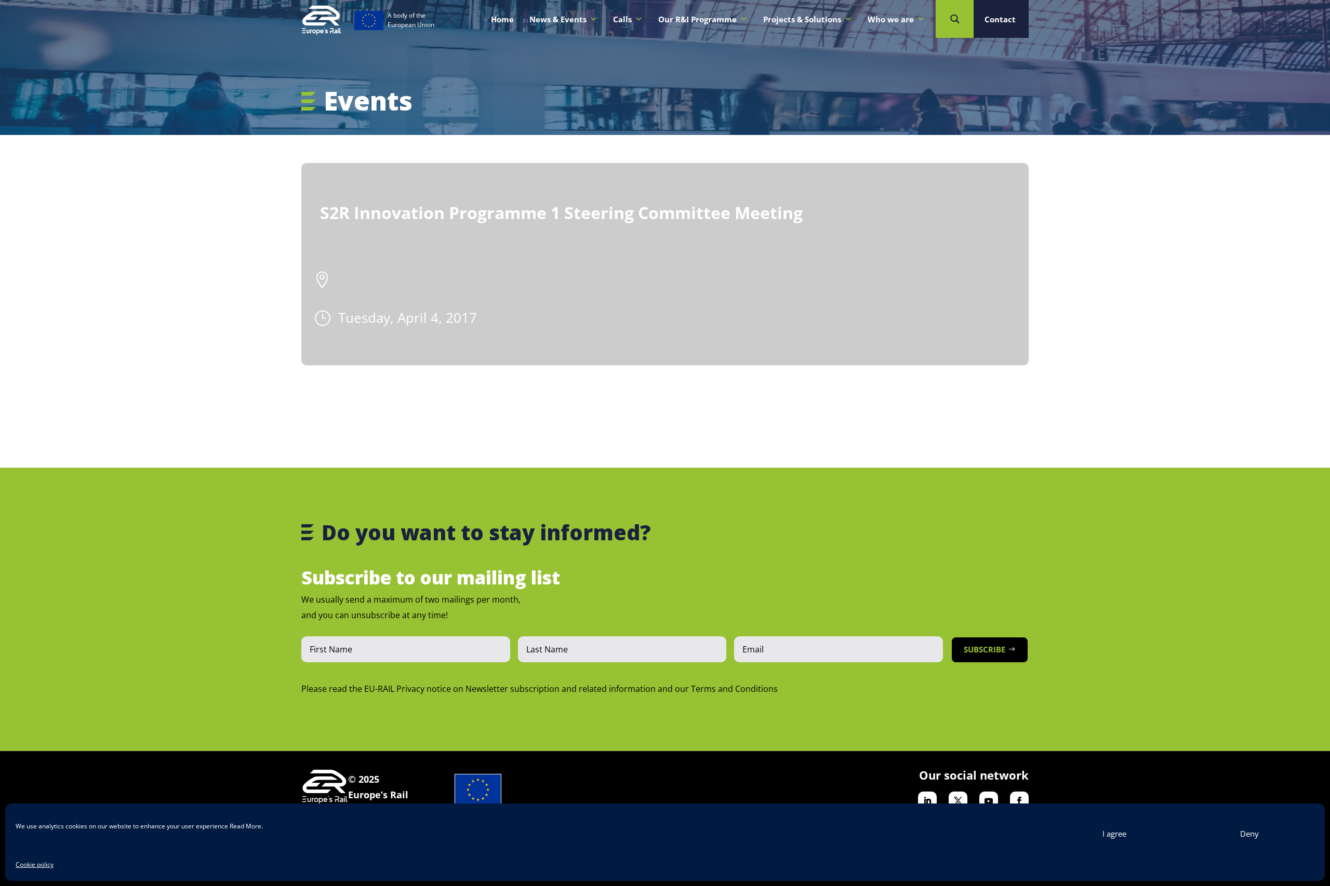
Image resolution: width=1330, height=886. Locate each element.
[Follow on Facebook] (1019, 801)
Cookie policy (35, 864)
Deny (1249, 833)
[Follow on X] (958, 801)
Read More (245, 826)
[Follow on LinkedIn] (927, 801)
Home (502, 19)
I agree (1114, 833)
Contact (1000, 19)
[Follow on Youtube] (988, 801)
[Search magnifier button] (955, 19)
